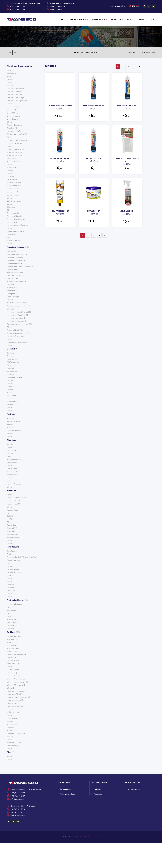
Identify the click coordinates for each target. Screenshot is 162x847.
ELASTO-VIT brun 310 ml (127, 105)
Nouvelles (116, 19)
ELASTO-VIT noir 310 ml (93, 158)
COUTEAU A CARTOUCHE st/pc (60, 105)
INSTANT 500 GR (93, 211)
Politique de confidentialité (96, 837)
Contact (141, 19)
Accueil (60, 19)
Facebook (98, 794)
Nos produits (98, 19)
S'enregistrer (120, 6)
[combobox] (92, 52)
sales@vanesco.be (18, 815)
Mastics (60, 108)
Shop (129, 19)
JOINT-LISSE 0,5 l (127, 211)
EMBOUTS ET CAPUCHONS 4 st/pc (127, 159)
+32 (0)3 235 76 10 (57, 6)
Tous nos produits (67, 794)
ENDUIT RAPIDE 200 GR (59, 211)
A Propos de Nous (78, 19)
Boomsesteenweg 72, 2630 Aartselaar (25, 3)
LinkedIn (97, 789)
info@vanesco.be (17, 799)
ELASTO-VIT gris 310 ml (59, 158)
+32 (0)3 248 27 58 (17, 6)
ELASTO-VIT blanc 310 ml (93, 105)
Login (112, 6)
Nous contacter (134, 789)
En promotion (65, 789)
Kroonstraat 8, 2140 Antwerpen (62, 3)
